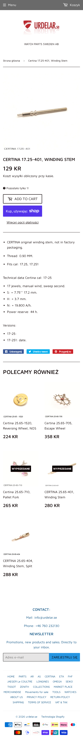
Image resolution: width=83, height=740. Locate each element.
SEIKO (69, 681)
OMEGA (57, 681)
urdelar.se (31, 716)
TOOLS (56, 692)
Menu (12, 5)
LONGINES (42, 681)
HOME (11, 676)
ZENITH (24, 686)
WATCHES (70, 692)
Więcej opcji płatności (23, 222)
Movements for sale (36, 692)
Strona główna (11, 60)
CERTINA (50, 676)
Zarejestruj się (64, 657)
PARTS (22, 676)
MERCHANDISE (12, 692)
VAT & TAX (61, 702)
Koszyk (74, 5)
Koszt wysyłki (13, 176)
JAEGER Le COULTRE (19, 681)
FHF (70, 676)
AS (39, 676)
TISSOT (11, 686)
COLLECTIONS (41, 686)
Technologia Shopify (52, 716)
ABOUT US (16, 697)
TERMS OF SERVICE (39, 702)
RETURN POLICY (60, 697)
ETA (61, 676)
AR (32, 676)
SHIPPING (18, 702)
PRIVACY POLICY (36, 697)
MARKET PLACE (63, 686)
